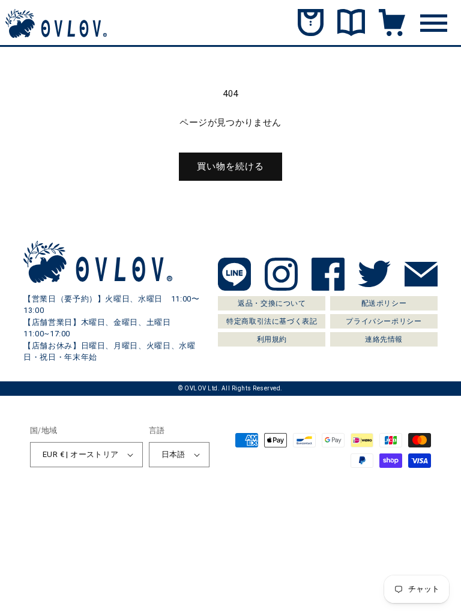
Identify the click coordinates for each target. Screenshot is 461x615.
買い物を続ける (230, 166)
